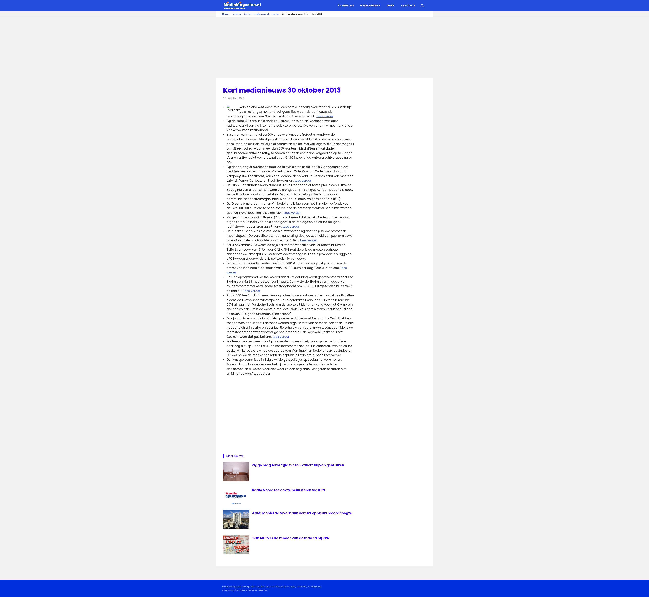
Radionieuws (370, 5)
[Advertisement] (324, 47)
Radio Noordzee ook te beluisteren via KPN (288, 490)
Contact (408, 5)
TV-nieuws (346, 5)
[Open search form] (422, 5)
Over (390, 5)
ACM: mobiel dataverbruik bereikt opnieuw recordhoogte (302, 513)
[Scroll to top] (644, 592)
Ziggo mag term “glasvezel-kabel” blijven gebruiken (298, 465)
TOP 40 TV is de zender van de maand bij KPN (291, 538)
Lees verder (324, 116)
